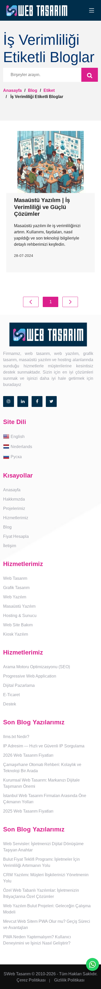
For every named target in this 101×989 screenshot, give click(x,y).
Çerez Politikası (31, 980)
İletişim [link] (9, 546)
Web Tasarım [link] (15, 578)
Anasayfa (12, 90)
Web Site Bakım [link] (18, 625)
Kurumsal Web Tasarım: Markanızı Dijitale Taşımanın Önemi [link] (41, 783)
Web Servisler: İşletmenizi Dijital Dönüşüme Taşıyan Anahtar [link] (43, 847)
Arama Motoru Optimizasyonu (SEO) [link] (36, 667)
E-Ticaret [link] (11, 695)
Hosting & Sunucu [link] (20, 615)
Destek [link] (9, 704)
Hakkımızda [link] (14, 499)
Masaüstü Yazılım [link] (19, 606)
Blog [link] (7, 527)
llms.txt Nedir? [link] (16, 736)
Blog (32, 90)
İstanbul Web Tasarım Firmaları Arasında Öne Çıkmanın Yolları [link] (44, 798)
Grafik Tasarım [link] (16, 587)
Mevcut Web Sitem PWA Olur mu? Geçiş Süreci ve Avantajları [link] (46, 924)
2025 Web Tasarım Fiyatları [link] (28, 811)
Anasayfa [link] (11, 490)
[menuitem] (50, 436)
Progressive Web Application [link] (29, 676)
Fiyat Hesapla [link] (16, 536)
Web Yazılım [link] (14, 597)
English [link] (18, 436)
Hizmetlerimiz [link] (15, 518)
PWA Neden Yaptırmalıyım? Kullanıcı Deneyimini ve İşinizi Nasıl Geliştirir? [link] (37, 940)
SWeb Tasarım (17, 974)
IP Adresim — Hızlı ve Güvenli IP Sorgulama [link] (43, 746)
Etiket (49, 90)
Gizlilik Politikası (69, 980)
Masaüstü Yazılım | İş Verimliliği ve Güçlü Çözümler (42, 207)
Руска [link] (16, 456)
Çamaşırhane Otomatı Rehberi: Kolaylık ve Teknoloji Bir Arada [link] (42, 767)
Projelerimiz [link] (14, 508)
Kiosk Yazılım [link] (15, 634)
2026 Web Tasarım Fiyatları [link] (28, 755)
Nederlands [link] (21, 446)
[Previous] (31, 302)
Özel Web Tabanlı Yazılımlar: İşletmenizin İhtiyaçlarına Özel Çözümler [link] (41, 893)
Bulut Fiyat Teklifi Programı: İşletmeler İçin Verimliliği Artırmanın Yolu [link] (41, 862)
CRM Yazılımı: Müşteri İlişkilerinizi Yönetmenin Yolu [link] (46, 878)
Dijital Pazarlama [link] (19, 685)
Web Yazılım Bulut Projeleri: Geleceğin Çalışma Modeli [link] (47, 909)
